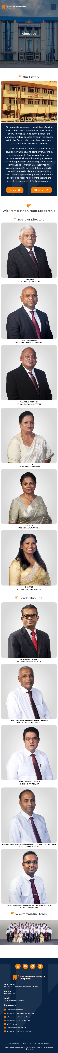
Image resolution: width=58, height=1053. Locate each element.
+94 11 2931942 (10, 993)
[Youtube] (25, 966)
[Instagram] (18, 966)
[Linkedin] (40, 966)
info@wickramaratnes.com (14, 1000)
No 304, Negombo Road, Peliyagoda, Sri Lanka (21, 987)
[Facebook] (32, 966)
